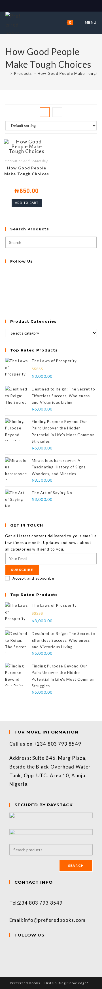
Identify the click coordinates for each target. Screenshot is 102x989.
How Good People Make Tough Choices (26, 170)
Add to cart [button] (27, 203)
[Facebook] (6, 278)
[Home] (6, 73)
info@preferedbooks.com (55, 920)
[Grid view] (45, 112)
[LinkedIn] (6, 291)
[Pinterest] (6, 298)
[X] (6, 272)
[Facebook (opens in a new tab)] (48, 5)
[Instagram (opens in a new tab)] (54, 5)
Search (76, 865)
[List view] (57, 112)
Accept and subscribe (33, 578)
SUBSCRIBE (22, 569)
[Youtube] (6, 305)
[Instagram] (6, 285)
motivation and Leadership (26, 161)
